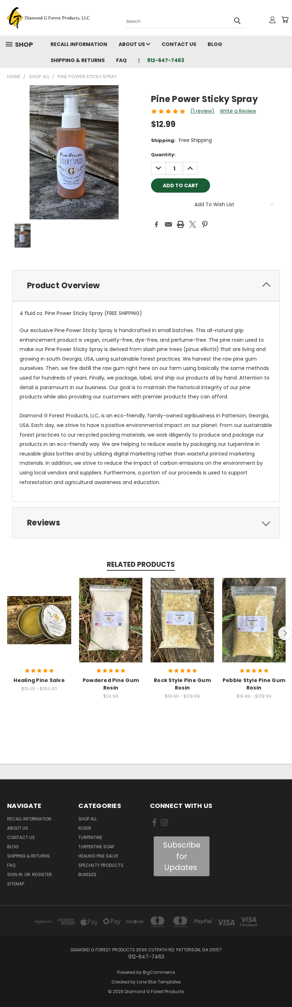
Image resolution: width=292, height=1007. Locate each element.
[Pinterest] (204, 224)
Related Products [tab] (141, 564)
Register (42, 874)
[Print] (180, 224)
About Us (132, 44)
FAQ (121, 60)
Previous (281, 984)
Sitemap (15, 884)
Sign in (15, 874)
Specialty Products (101, 865)
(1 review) (202, 111)
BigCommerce (159, 972)
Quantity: (163, 154)
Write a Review (238, 111)
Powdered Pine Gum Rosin (111, 684)
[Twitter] (192, 224)
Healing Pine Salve (39, 680)
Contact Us (179, 44)
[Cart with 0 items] (284, 19)
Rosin (84, 828)
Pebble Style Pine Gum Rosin (254, 684)
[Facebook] (156, 224)
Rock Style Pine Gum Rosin (182, 684)
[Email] (168, 224)
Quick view (39, 612)
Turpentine (90, 837)
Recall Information (79, 44)
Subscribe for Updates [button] (181, 856)
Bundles (87, 874)
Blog (215, 44)
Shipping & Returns (78, 60)
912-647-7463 (165, 60)
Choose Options (39, 625)
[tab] (146, 285)
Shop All (87, 819)
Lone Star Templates (159, 982)
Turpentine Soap (96, 847)
